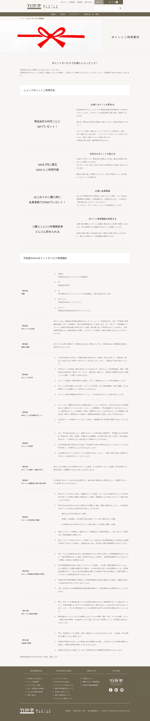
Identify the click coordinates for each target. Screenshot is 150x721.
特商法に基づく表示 (79, 711)
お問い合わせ (88, 2)
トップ (22, 18)
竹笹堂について (88, 678)
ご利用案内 (71, 2)
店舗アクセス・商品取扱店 (91, 682)
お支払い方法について (62, 692)
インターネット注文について (64, 685)
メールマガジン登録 (33, 685)
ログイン (99, 2)
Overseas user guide (62, 682)
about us (63, 2)
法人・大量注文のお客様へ (36, 688)
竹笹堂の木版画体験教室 (90, 685)
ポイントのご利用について (63, 698)
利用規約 (68, 711)
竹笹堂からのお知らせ (34, 678)
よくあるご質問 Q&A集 (35, 692)
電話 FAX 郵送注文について (64, 688)
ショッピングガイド (61, 678)
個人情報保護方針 (93, 711)
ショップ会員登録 (33, 682)
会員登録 (79, 2)
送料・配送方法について (63, 695)
